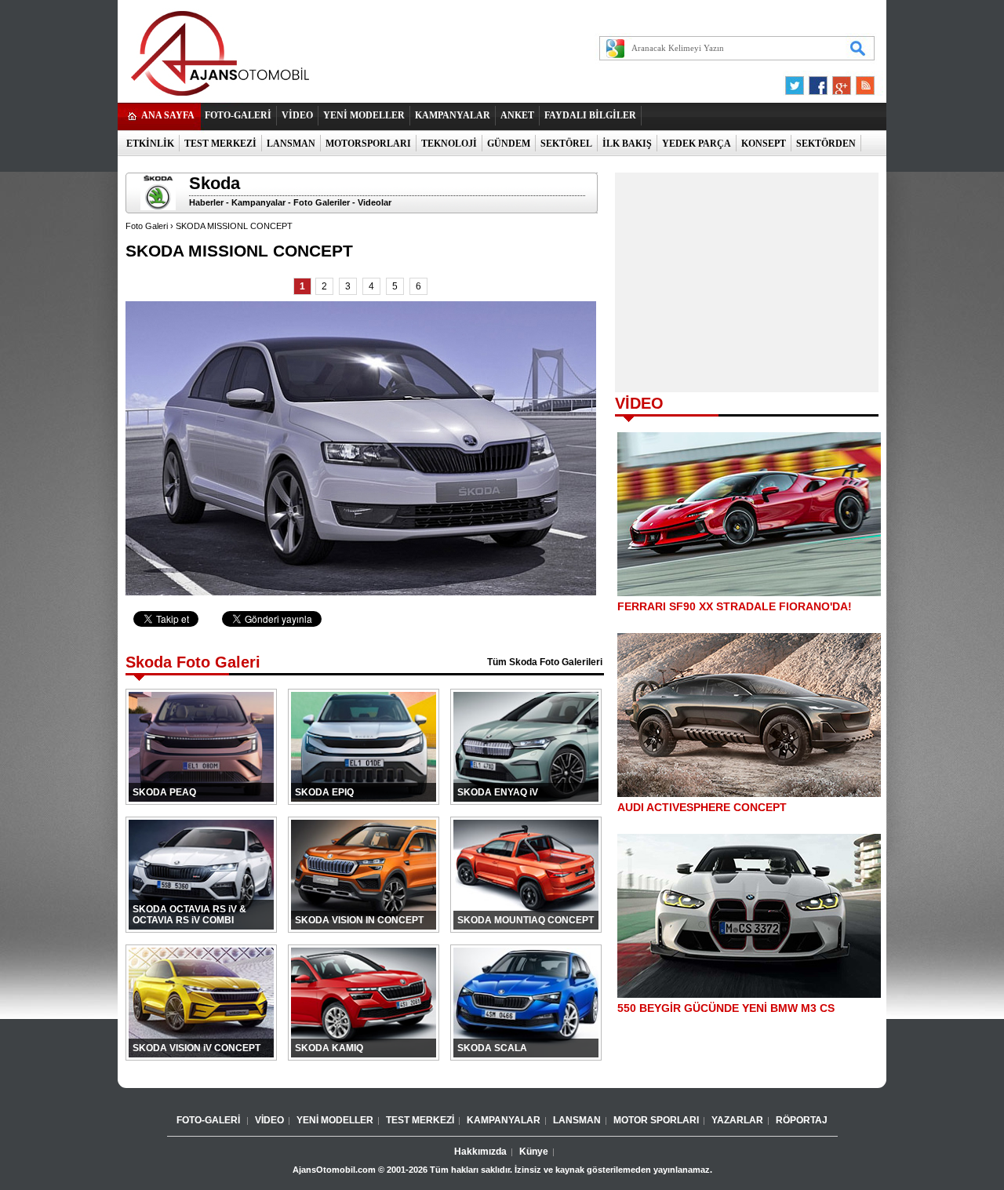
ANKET (517, 115)
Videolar (374, 202)
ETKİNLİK (150, 143)
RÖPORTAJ (802, 1120)
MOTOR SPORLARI (656, 1120)
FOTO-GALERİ (238, 115)
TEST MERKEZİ (220, 143)
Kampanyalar (258, 202)
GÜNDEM (508, 143)
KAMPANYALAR (452, 115)
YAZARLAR (737, 1120)
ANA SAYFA (168, 115)
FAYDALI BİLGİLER (590, 115)
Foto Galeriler (321, 202)
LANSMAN (291, 143)
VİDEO (297, 115)
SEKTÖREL (566, 143)
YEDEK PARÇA (696, 143)
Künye (533, 1151)
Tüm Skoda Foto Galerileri (544, 662)
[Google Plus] (839, 81)
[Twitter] (797, 81)
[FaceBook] (818, 81)
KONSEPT (763, 143)
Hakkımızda (480, 1151)
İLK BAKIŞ (627, 143)
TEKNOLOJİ (449, 143)
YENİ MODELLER (364, 115)
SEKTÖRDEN (826, 143)
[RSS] (860, 81)
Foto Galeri (147, 226)
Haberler (206, 202)
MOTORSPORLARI (368, 143)
